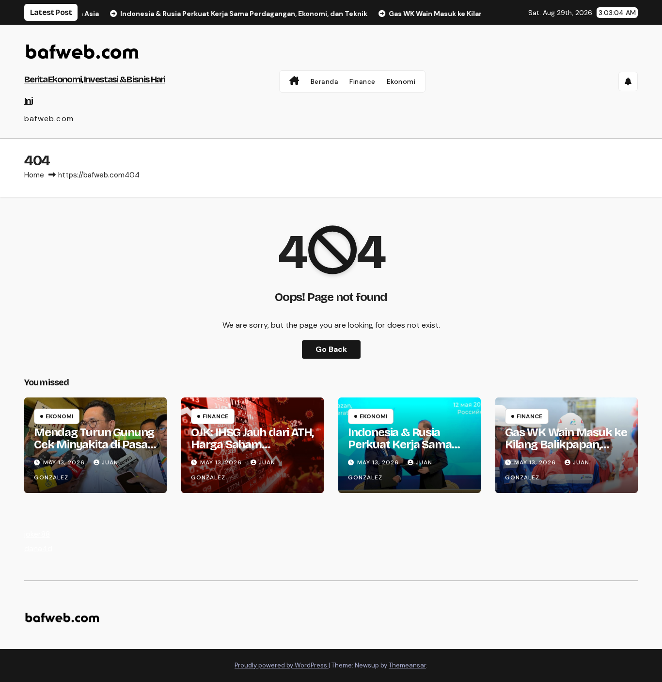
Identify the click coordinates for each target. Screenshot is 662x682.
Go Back (331, 349)
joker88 (37, 534)
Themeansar (407, 665)
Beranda (325, 81)
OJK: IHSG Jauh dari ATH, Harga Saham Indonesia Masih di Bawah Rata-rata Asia (252, 451)
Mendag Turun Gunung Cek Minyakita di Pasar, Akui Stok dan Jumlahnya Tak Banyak (94, 451)
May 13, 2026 (65, 462)
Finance (362, 81)
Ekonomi (401, 81)
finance (215, 416)
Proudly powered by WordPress (282, 665)
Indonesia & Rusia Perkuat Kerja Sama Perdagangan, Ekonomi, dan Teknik (409, 451)
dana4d (38, 548)
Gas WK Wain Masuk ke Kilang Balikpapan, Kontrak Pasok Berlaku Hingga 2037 (566, 451)
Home (34, 175)
